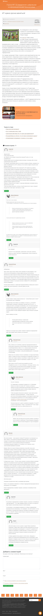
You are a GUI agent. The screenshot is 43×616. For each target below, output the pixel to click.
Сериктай (11, 149)
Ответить (6, 190)
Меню (6, 1)
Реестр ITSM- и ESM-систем (17, 613)
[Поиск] (39, 600)
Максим (10, 433)
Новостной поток (37, 24)
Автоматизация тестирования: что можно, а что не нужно (19, 138)
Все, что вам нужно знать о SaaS (13, 131)
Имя (4, 570)
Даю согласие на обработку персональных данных (15, 580)
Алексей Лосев (12, 264)
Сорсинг (22, 21)
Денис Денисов (14, 195)
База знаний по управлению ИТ (7, 613)
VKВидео (10, 611)
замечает (24, 37)
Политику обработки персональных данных (10, 604)
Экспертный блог (14, 611)
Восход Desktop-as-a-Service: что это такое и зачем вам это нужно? (21, 135)
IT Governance (9, 21)
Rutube (7, 611)
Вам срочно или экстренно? (12, 129)
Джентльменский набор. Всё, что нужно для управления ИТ (20, 133)
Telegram (3, 611)
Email (4, 575)
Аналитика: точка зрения (16, 21)
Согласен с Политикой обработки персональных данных (16, 583)
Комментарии (6, 23)
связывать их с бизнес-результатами (18, 399)
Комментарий (6, 556)
